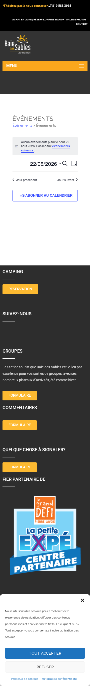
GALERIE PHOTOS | (77, 19)
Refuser (45, 667)
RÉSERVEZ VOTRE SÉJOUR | (50, 19)
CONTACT (82, 24)
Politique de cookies (24, 679)
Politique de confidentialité (59, 679)
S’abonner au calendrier (47, 195)
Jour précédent (26, 180)
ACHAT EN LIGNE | (23, 19)
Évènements (22, 125)
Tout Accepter (45, 653)
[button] (82, 600)
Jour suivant (66, 180)
